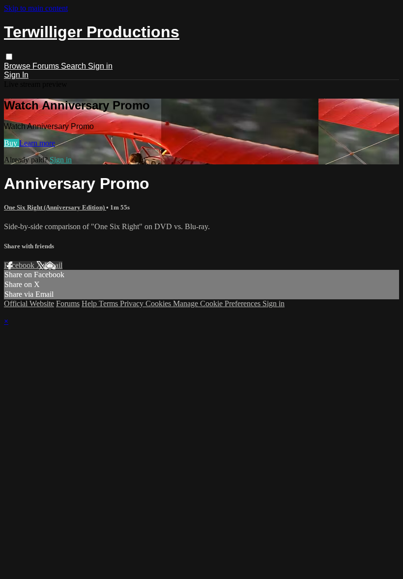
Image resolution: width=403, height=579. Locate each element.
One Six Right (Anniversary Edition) (55, 207)
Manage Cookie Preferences (217, 303)
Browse (18, 66)
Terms (109, 303)
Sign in (100, 66)
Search (74, 66)
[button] (9, 56)
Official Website (29, 303)
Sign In (16, 75)
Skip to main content (36, 8)
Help (90, 303)
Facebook (20, 265)
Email (53, 265)
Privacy (132, 303)
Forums (46, 66)
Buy (11, 143)
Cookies (159, 303)
